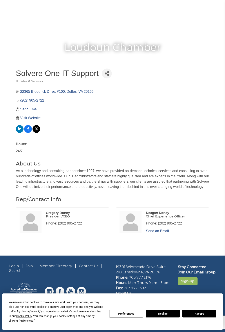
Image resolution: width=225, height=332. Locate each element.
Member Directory (56, 266)
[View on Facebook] (28, 132)
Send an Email (157, 231)
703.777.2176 (140, 277)
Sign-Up (187, 281)
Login (14, 266)
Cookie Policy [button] (24, 316)
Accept (199, 313)
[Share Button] (107, 73)
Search (15, 271)
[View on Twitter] (36, 132)
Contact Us (88, 266)
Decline (162, 313)
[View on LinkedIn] (20, 132)
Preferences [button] (26, 320)
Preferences (126, 313)
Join (29, 266)
